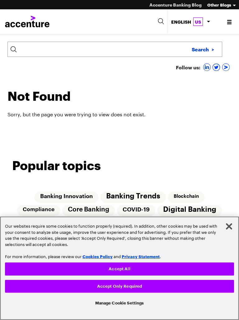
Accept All (119, 267)
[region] (119, 267)
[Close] (229, 224)
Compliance (38, 209)
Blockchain (186, 196)
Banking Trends (133, 196)
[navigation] (229, 21)
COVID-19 (136, 210)
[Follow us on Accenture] (227, 67)
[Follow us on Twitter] (217, 67)
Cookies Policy (97, 254)
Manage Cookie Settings (119, 303)
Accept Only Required (119, 285)
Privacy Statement (141, 254)
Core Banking (88, 210)
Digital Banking (190, 209)
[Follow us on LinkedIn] (208, 67)
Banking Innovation (66, 196)
